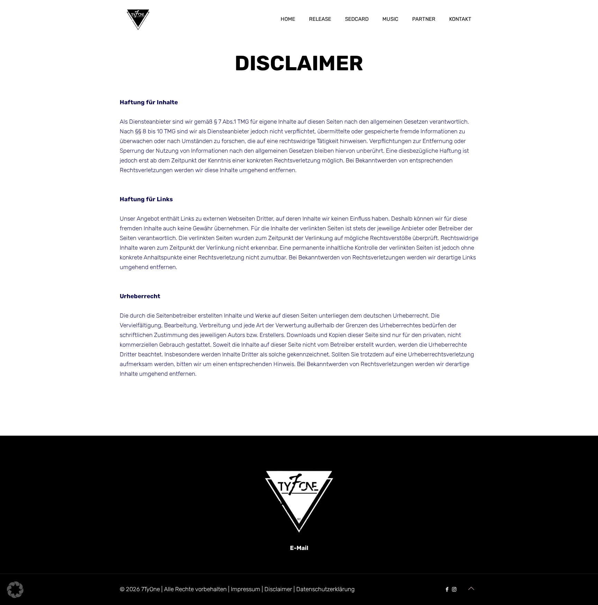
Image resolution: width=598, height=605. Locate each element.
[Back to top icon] (471, 588)
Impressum (245, 589)
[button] (15, 590)
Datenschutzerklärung (325, 589)
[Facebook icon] (447, 589)
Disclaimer (278, 589)
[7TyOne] (138, 19)
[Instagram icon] (454, 589)
